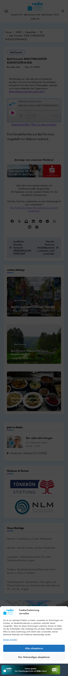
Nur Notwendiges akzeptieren (34, 657)
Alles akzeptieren (34, 648)
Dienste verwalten (10, 639)
